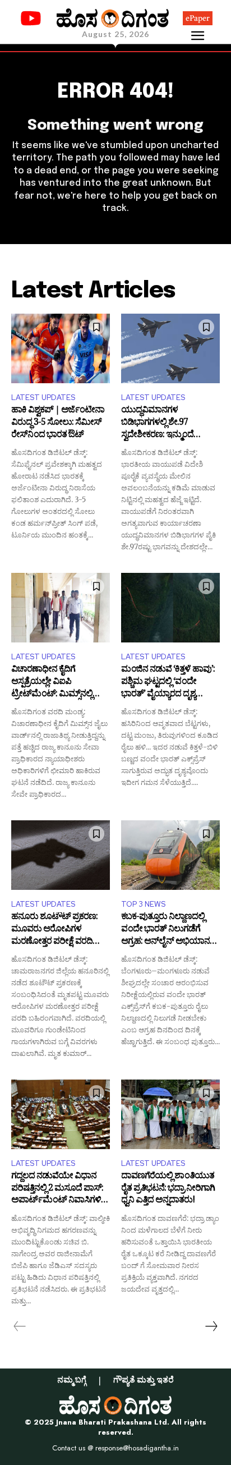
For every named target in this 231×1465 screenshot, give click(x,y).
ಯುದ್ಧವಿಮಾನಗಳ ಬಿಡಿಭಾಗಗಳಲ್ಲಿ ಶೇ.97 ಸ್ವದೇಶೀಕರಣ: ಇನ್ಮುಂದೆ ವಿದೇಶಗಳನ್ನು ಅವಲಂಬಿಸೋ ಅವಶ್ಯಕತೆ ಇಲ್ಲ (166, 423)
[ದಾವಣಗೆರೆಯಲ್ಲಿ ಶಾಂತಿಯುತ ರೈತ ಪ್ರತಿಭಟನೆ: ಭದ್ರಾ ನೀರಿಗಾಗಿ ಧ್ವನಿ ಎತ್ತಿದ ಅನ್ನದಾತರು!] (170, 1114)
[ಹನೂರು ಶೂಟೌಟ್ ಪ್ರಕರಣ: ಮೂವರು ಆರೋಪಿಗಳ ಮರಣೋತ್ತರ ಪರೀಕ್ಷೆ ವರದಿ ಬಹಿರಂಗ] (60, 854)
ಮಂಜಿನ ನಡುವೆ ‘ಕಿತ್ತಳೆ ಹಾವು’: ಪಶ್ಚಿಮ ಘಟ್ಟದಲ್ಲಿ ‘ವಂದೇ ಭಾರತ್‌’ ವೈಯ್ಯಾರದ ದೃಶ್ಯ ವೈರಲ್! (168, 682)
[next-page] (211, 1326)
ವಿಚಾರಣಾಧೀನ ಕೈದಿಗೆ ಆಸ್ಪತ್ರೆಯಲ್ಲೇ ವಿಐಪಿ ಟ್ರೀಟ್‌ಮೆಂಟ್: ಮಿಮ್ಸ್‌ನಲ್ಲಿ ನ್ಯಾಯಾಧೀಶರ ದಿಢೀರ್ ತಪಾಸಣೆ (52, 682)
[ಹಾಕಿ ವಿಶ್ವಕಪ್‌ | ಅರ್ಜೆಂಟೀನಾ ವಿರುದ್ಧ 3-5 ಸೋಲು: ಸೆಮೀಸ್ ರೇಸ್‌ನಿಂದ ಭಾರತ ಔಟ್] (60, 348)
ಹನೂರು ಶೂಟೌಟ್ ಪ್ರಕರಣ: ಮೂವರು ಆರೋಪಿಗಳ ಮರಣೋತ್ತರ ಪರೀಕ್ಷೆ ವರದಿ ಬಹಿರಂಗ (54, 930)
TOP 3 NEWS (143, 904)
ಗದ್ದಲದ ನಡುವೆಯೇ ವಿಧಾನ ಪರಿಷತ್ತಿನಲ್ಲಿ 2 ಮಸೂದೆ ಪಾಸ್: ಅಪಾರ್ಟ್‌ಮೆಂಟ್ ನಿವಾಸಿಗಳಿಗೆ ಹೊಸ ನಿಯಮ (58, 1189)
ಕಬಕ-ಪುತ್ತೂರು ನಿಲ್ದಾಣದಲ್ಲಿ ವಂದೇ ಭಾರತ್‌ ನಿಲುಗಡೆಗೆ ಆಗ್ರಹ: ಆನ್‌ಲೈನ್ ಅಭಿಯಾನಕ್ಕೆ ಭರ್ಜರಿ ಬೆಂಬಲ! (168, 930)
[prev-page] (20, 1326)
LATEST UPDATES (43, 397)
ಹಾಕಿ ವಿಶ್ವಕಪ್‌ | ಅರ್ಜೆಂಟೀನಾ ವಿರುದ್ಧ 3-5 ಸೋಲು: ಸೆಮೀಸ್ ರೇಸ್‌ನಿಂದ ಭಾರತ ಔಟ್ (57, 423)
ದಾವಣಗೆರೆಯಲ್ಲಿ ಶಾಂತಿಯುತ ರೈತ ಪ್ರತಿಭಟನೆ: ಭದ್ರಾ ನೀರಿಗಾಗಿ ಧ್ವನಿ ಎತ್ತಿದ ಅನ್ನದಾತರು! (168, 1189)
